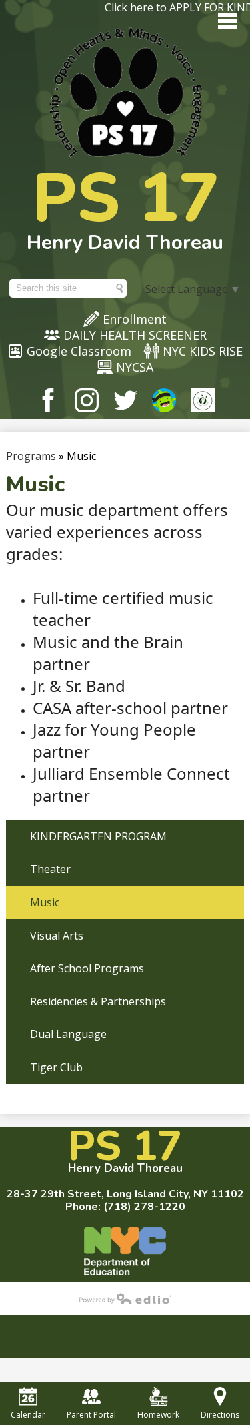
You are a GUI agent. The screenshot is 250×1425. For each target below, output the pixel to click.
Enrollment (135, 319)
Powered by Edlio (125, 1298)
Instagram (87, 400)
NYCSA (134, 367)
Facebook (48, 400)
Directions (220, 1414)
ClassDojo (164, 400)
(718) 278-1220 (144, 1206)
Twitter (125, 400)
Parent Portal (91, 1414)
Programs (31, 456)
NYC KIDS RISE (203, 351)
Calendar (28, 1414)
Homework (158, 1414)
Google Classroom (79, 351)
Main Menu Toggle (227, 21)
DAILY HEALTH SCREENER (135, 335)
